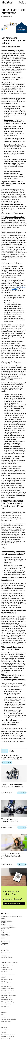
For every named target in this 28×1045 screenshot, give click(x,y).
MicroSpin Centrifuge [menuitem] (7, 1001)
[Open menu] (26, 3)
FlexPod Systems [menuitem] (6, 981)
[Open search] (19, 2)
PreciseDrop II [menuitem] (5, 993)
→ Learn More (22, 792)
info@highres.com (5, 932)
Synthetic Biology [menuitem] (6, 957)
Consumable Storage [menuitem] (7, 999)
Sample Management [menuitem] (6, 965)
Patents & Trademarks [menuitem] (7, 1036)
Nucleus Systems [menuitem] (6, 986)
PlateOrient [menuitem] (5, 1006)
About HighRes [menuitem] (5, 1030)
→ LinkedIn (5, 941)
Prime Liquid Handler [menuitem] (7, 990)
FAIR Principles (20, 287)
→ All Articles (6, 762)
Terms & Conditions (5, 935)
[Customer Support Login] (22, 2)
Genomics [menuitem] (4, 955)
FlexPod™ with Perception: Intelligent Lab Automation (12, 786)
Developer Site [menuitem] (5, 1021)
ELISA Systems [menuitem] (5, 967)
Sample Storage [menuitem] (5, 997)
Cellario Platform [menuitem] (6, 979)
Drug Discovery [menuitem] (5, 952)
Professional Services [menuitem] (8, 1034)
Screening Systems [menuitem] (6, 969)
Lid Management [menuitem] (5, 1004)
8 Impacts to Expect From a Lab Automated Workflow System (12, 856)
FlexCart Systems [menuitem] (6, 984)
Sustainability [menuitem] (5, 1038)
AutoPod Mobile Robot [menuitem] (7, 988)
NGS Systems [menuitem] (5, 971)
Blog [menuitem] (2, 1014)
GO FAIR (14, 289)
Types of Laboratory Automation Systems (9, 820)
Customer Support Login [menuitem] (8, 1019)
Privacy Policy (4, 934)
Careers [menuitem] (3, 1032)
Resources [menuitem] (4, 1017)
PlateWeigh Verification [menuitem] (8, 995)
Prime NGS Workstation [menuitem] (8, 974)
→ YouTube (5, 944)
